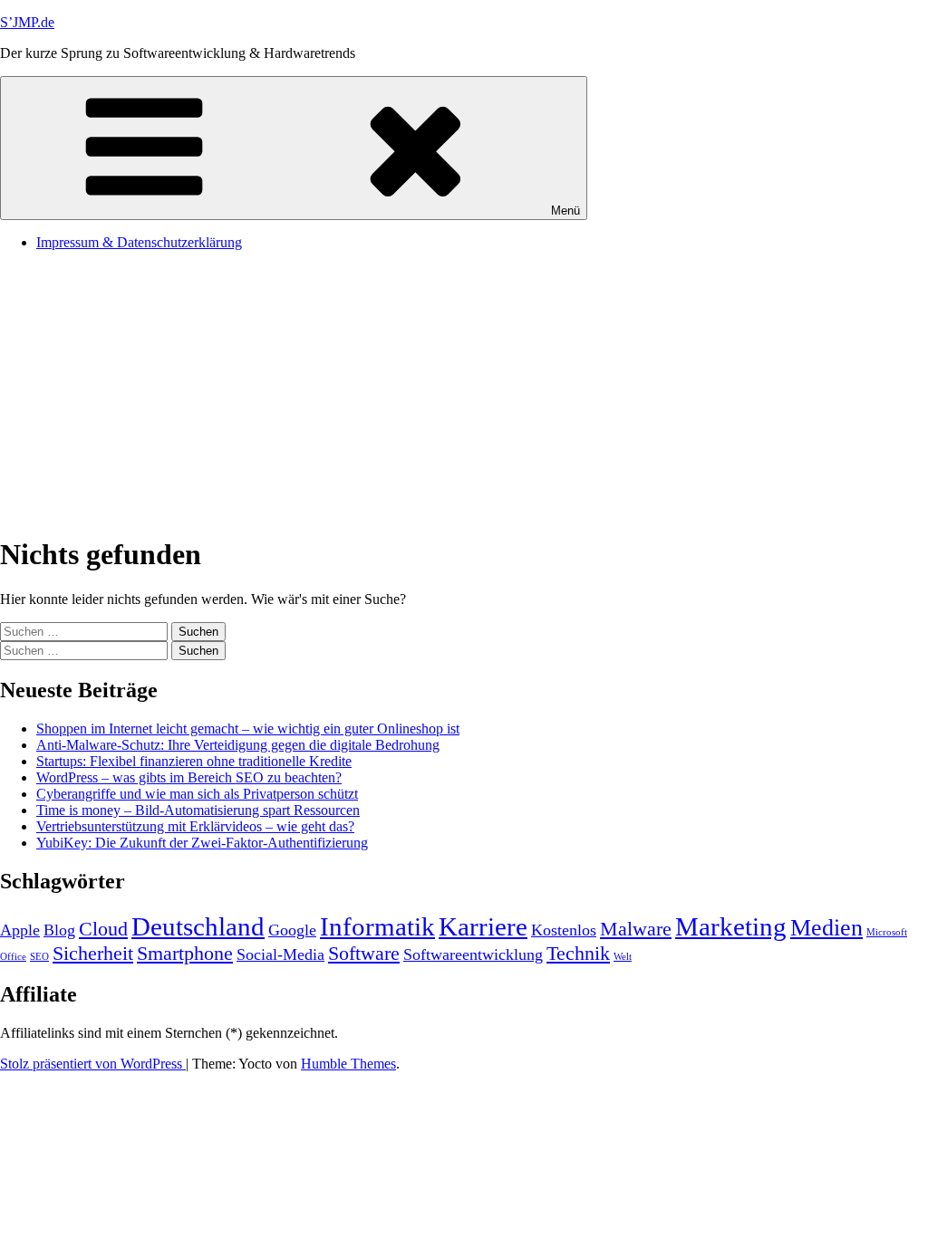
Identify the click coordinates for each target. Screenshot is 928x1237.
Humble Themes (348, 1063)
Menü (565, 210)
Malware (636, 928)
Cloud (103, 928)
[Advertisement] (464, 392)
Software (364, 953)
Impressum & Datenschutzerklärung (139, 242)
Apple (20, 930)
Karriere (483, 926)
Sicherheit (93, 953)
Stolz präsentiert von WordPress (93, 1063)
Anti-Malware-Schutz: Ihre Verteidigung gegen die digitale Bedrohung (238, 745)
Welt (623, 957)
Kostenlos (563, 930)
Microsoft (886, 932)
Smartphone (185, 953)
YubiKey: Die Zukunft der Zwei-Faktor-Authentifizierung (202, 842)
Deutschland (198, 926)
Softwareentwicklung (473, 954)
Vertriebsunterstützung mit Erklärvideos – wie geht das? (195, 826)
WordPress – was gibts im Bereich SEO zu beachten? (189, 777)
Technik (578, 953)
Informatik (377, 926)
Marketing (731, 926)
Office (13, 957)
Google (292, 930)
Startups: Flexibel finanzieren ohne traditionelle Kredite (194, 761)
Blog (59, 930)
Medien (826, 928)
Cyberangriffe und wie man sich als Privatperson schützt (197, 793)
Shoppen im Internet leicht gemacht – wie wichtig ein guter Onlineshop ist (247, 728)
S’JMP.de (27, 22)
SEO (39, 957)
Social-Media (280, 954)
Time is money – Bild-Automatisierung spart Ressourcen (198, 810)
